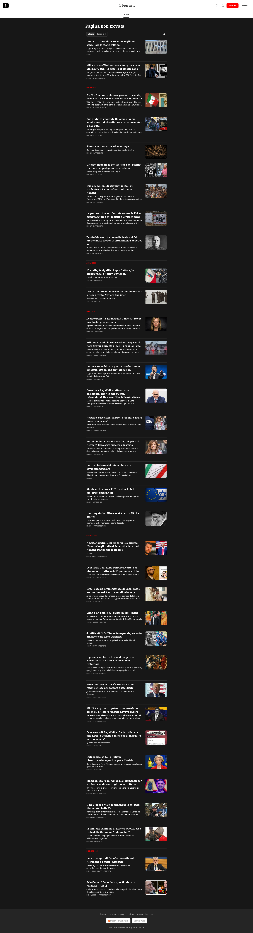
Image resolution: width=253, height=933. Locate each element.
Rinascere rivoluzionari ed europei (108, 146)
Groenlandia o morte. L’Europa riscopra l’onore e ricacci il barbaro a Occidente (110, 686)
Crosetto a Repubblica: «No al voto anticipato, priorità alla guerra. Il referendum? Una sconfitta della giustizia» (113, 394)
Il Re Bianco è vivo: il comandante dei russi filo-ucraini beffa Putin (113, 806)
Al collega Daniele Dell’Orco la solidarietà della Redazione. (112, 574)
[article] (126, 49)
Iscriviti (232, 5)
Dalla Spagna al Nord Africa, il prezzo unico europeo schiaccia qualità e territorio (114, 765)
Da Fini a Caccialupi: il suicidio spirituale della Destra (110, 150)
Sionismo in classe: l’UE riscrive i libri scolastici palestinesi (110, 491)
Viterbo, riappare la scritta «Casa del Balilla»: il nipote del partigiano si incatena (114, 166)
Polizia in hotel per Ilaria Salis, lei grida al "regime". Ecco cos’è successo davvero (112, 443)
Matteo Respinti (99, 78)
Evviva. (89, 553)
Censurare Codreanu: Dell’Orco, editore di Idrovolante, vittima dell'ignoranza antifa (112, 569)
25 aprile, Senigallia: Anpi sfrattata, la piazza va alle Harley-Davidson (110, 272)
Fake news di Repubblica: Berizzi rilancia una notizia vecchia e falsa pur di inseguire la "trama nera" (113, 735)
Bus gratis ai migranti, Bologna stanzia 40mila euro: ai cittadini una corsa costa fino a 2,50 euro (114, 122)
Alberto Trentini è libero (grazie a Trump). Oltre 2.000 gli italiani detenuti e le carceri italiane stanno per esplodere (112, 546)
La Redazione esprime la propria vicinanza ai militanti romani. (110, 641)
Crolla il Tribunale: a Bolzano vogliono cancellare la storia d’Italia (110, 43)
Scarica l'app (139, 921)
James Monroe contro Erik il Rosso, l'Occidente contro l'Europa (110, 692)
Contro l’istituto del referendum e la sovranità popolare (108, 467)
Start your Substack (119, 921)
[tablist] (97, 34)
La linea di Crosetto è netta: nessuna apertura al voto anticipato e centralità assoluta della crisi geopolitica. (110, 402)
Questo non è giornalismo (98, 742)
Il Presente (98, 135)
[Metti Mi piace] (88, 57)
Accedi (245, 5)
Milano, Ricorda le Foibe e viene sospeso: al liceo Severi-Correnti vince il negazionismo (113, 344)
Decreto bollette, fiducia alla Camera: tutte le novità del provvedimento (113, 320)
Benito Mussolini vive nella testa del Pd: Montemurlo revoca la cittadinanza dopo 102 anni (114, 240)
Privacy (121, 914)
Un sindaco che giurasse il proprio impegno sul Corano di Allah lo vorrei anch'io (112, 789)
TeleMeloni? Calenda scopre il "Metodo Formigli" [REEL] (110, 883)
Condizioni (130, 914)
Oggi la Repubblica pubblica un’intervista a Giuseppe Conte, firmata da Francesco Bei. (113, 374)
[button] (126, 14)
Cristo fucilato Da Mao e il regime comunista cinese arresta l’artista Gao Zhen (114, 293)
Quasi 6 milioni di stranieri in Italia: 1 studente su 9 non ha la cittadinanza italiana (109, 189)
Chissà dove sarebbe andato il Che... (102, 277)
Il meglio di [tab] (101, 34)
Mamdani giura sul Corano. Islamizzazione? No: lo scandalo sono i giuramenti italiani (114, 782)
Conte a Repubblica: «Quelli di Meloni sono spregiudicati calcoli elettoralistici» (113, 368)
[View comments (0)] (105, 57)
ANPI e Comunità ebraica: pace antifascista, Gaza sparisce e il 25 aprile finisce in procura (114, 96)
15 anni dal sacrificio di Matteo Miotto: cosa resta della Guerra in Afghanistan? (113, 830)
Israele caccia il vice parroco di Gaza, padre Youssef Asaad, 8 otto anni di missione (113, 590)
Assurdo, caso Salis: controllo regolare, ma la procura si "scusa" (114, 419)
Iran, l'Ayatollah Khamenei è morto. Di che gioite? (112, 514)
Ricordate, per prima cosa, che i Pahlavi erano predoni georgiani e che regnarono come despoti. (110, 521)
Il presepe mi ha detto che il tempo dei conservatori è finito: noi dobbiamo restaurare (110, 660)
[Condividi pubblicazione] (222, 5)
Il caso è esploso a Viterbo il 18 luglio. (103, 171)
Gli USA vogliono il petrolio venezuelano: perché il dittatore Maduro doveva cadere (112, 710)
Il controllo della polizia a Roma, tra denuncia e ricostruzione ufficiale (113, 426)
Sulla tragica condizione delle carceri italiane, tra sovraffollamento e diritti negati (108, 866)
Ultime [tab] (91, 34)
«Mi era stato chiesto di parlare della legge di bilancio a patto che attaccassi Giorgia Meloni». (114, 890)
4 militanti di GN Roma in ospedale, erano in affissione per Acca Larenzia (114, 634)
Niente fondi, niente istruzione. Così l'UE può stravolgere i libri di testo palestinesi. (112, 497)
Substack (113, 927)
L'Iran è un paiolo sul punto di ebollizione (112, 612)
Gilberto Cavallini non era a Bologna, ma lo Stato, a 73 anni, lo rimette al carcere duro (113, 67)
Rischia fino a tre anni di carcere (100, 298)
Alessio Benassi (99, 622)
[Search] (217, 5)
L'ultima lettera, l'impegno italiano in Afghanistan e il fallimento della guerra (110, 837)
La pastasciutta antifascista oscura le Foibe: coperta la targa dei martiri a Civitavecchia (113, 214)
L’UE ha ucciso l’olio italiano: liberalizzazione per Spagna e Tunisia (109, 758)
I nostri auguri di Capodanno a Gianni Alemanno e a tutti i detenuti (110, 860)
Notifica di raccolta (145, 914)
